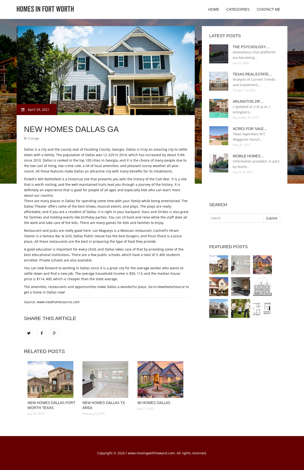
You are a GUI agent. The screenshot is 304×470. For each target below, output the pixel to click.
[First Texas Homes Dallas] (262, 308)
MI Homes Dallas (154, 403)
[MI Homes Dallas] (161, 379)
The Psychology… (251, 47)
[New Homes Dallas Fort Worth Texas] (51, 379)
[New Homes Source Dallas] (262, 286)
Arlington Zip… (248, 101)
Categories (238, 9)
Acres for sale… (250, 129)
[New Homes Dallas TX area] (106, 379)
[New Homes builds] (218, 286)
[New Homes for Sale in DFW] (240, 308)
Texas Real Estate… (252, 74)
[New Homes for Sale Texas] (218, 308)
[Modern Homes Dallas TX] (240, 286)
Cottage (33, 138)
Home (213, 9)
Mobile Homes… (248, 156)
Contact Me (268, 9)
